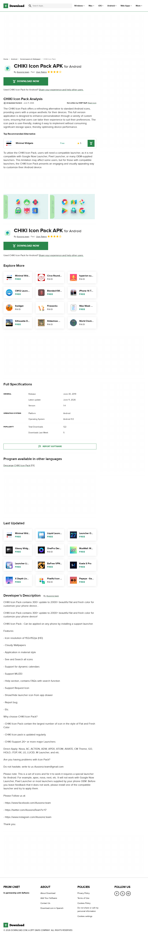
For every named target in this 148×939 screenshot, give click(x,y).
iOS (100, 6)
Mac (90, 6)
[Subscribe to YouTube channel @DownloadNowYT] (128, 893)
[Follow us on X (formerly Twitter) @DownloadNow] (122, 893)
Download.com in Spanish (51, 908)
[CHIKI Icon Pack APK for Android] (7, 68)
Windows (78, 6)
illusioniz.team (52, 596)
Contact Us (45, 903)
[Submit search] (30, 5)
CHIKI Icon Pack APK (47, 66)
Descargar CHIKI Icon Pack (16, 465)
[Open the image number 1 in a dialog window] (72, 206)
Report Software (52, 446)
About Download (47, 893)
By (21, 72)
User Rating (41, 72)
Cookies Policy (83, 903)
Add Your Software (48, 898)
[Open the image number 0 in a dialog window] (25, 206)
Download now (28, 81)
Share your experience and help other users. (61, 89)
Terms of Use (83, 898)
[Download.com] (13, 5)
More (138, 6)
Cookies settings (84, 916)
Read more (92, 103)
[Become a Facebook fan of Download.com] (116, 893)
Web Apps (125, 6)
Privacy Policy (83, 893)
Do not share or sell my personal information (87, 910)
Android (111, 6)
